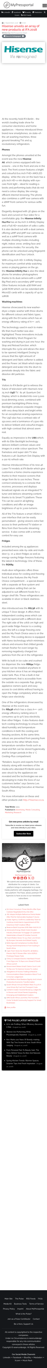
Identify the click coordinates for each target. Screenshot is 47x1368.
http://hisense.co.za (33, 800)
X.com (17, 1360)
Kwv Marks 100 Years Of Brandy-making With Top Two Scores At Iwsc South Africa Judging (23, 1042)
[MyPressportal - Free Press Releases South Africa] (20, 5)
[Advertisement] (23, 90)
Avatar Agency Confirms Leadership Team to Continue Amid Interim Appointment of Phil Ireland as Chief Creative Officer (23, 922)
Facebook (17, 12)
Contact (36, 1319)
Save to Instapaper (13, 36)
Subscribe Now (23, 834)
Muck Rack (27, 1360)
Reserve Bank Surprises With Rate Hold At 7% (24, 927)
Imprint (20, 1309)
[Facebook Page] (25, 878)
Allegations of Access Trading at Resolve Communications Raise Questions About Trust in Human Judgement (24, 974)
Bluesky (27, 12)
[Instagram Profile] (32, 878)
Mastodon (38, 12)
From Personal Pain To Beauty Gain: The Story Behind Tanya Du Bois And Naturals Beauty (23, 1053)
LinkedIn (6, 12)
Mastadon (38, 1357)
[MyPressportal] (23, 862)
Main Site (9, 1299)
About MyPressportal (35, 1309)
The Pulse (19, 1299)
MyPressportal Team (23, 875)
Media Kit (8, 1304)
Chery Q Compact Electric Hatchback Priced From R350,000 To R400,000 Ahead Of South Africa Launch (23, 961)
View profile (11, 1007)
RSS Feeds (27, 15)
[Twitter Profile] (29, 878)
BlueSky (27, 1357)
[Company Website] (18, 878)
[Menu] (44, 5)
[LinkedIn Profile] (22, 878)
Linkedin (6, 1357)
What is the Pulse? (24, 1314)
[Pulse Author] (14, 878)
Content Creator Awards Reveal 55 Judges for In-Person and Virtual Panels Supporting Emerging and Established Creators (24, 992)
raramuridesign (19, 1347)
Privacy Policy (9, 1309)
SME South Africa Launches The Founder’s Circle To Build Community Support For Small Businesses (24, 1000)
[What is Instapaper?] (23, 36)
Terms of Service (36, 1304)
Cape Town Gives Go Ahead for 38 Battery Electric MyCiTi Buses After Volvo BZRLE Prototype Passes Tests (22, 953)
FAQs (40, 1299)
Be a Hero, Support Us (23, 1324)
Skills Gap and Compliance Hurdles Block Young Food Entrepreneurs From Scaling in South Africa (23, 945)
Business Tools (20, 1304)
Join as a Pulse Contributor (18, 1319)
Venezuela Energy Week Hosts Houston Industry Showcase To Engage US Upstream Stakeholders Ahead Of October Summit (23, 932)
